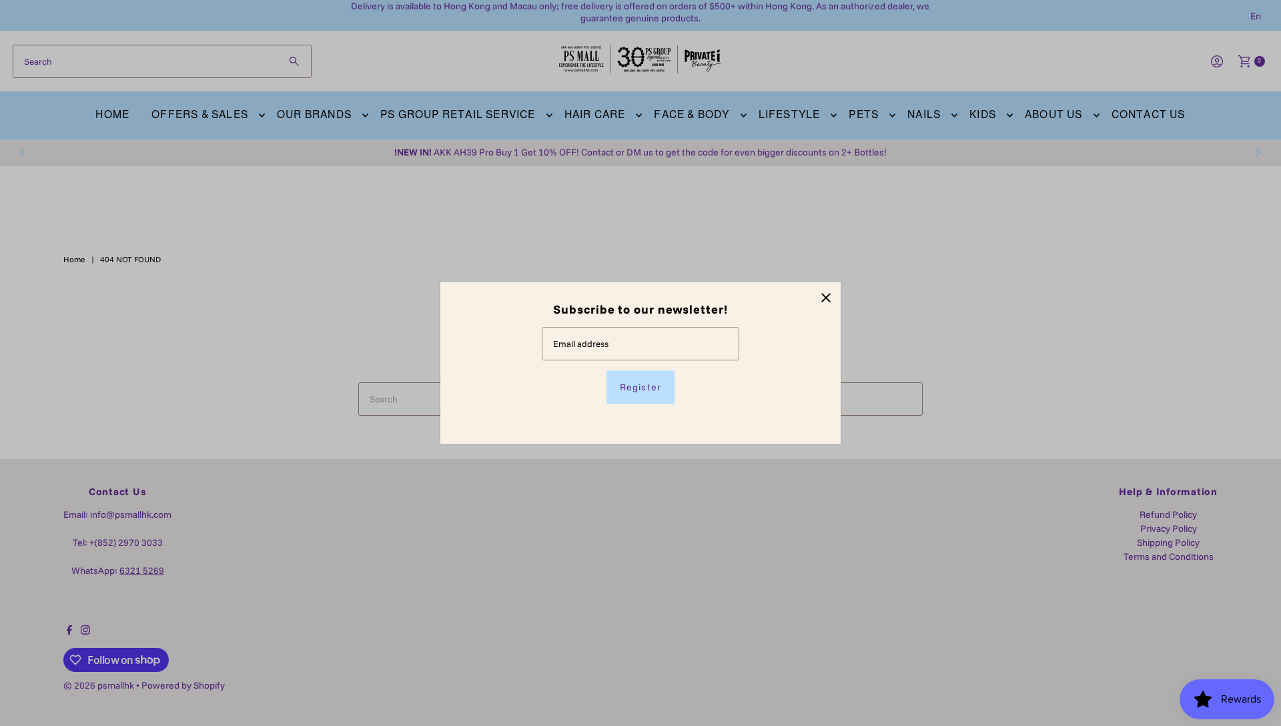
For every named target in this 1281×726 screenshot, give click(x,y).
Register (640, 387)
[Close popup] (825, 297)
